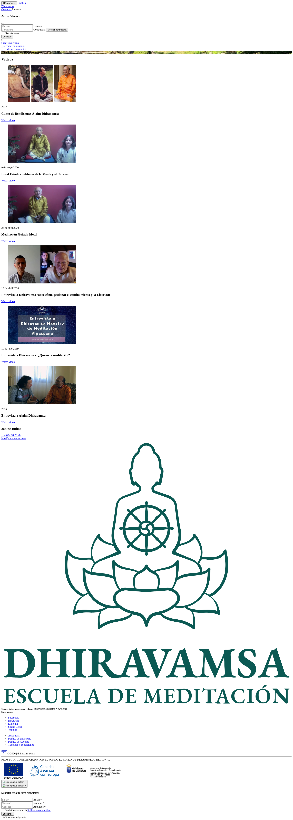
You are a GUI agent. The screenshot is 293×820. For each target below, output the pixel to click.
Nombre (38, 803)
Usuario (37, 26)
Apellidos (39, 806)
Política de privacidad (19, 738)
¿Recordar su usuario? (13, 46)
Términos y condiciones (21, 744)
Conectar (7, 36)
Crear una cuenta (10, 43)
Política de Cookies (18, 741)
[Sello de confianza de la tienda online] (4, 753)
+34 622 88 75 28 (11, 435)
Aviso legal (14, 735)
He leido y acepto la (29, 810)
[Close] (2, 23)
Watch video (8, 120)
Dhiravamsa (7, 6)
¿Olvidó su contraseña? (13, 49)
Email (37, 799)
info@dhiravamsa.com (13, 438)
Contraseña (39, 29)
